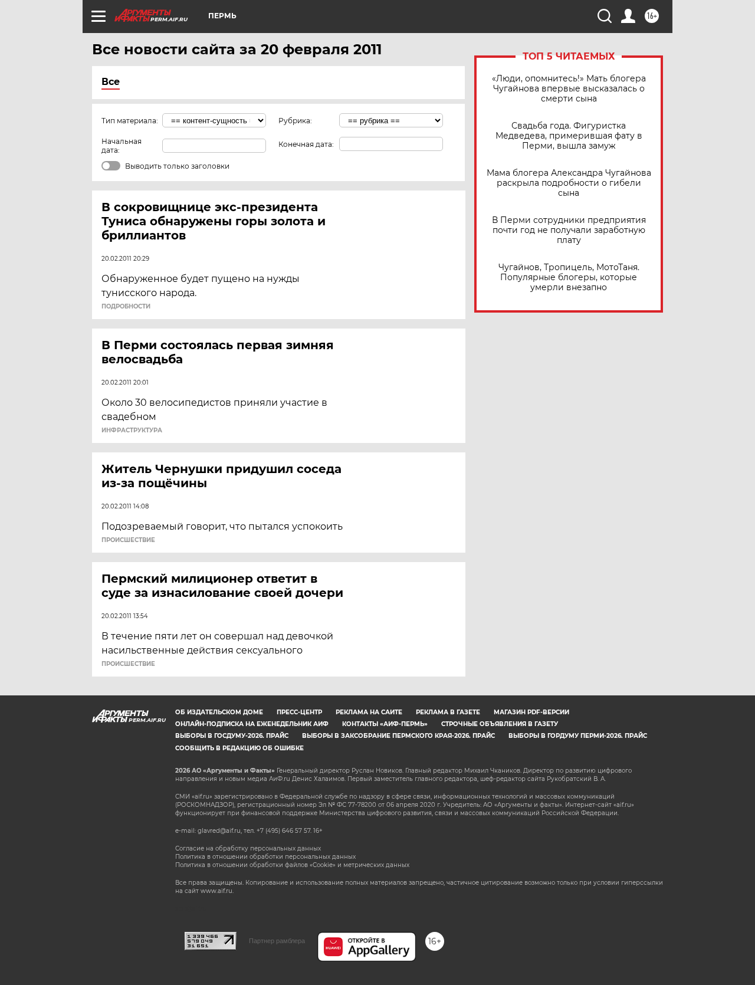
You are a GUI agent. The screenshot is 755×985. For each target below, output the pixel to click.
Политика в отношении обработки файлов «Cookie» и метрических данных (292, 865)
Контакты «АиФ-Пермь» (385, 724)
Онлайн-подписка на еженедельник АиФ (252, 724)
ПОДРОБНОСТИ (125, 307)
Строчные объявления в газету (499, 724)
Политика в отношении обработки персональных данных (265, 857)
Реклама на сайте (369, 712)
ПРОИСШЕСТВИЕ (128, 540)
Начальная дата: (121, 146)
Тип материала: (129, 120)
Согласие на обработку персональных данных (248, 848)
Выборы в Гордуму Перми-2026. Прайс (577, 736)
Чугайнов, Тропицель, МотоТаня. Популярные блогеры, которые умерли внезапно (568, 277)
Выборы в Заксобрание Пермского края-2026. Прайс (398, 736)
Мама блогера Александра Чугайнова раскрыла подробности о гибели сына (569, 183)
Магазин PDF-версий (531, 712)
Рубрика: (295, 120)
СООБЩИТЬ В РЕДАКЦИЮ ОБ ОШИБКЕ (239, 748)
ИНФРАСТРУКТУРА (131, 431)
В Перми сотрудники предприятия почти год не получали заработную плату (569, 230)
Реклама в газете (448, 712)
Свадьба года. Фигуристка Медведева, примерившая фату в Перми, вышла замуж (568, 136)
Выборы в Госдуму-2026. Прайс (231, 736)
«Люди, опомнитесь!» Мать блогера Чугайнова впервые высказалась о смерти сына (569, 89)
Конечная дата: (306, 144)
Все (110, 81)
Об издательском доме (219, 712)
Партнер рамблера (277, 940)
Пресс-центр (299, 712)
